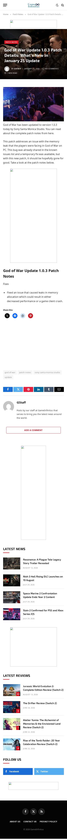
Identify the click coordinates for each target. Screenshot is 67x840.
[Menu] (5, 5)
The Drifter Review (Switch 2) (40, 703)
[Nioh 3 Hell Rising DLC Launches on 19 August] (11, 580)
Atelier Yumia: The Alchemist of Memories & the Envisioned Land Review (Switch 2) (41, 723)
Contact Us (30, 821)
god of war (10, 372)
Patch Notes (11, 42)
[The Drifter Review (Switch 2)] (11, 707)
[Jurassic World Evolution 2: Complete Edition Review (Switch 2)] (11, 690)
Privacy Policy (48, 821)
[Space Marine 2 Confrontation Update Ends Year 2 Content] (11, 597)
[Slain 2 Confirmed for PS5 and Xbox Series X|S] (11, 614)
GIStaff (17, 68)
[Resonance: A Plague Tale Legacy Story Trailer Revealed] (11, 563)
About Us (15, 821)
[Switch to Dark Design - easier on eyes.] (57, 5)
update (8, 377)
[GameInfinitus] (33, 5)
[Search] (62, 5)
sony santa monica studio (47, 372)
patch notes (25, 372)
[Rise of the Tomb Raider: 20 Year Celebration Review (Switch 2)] (11, 744)
